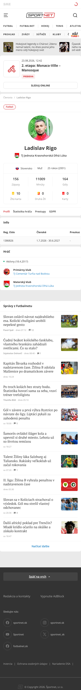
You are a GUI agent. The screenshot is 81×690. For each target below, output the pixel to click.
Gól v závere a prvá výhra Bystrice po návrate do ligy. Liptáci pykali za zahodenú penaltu (30, 414)
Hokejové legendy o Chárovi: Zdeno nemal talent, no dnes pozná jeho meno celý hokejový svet (36, 46)
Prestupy (40, 211)
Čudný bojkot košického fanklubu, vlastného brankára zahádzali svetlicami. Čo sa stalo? (28, 344)
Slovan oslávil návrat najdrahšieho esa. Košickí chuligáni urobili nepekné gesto (28, 321)
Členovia (7, 97)
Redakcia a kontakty (16, 596)
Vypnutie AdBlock (52, 596)
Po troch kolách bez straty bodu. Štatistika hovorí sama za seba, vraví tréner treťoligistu (29, 391)
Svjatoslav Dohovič (12, 353)
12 (32, 330)
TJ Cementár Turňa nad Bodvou (31, 273)
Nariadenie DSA (61, 664)
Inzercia (7, 664)
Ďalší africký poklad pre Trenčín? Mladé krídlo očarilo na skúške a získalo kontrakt (27, 527)
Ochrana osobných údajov (32, 664)
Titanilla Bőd (9, 400)
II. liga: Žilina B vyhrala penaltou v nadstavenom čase (28, 482)
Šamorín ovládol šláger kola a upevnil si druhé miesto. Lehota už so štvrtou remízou (28, 438)
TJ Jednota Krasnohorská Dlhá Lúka (43, 155)
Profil (6, 211)
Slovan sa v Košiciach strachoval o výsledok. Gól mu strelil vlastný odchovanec (28, 504)
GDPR (52, 211)
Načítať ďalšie (40, 546)
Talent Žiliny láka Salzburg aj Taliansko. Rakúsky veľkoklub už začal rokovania (27, 461)
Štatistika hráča (22, 211)
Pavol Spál (8, 330)
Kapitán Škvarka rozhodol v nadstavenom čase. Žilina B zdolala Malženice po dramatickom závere (29, 368)
